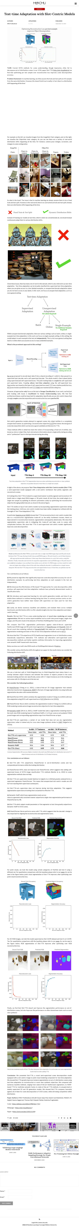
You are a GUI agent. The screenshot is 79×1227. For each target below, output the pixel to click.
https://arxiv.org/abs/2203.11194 (24, 1111)
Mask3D (62, 627)
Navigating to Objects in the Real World (17, 1126)
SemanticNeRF (40, 629)
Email (2, 1197)
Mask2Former (51, 627)
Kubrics (57, 646)
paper (63, 872)
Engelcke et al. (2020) (23, 515)
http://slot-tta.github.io (61, 70)
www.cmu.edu (43, 1222)
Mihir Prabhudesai (12, 23)
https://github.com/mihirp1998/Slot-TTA (26, 1104)
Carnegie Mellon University (48, 1225)
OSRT (60, 722)
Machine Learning (32, 1225)
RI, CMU (31, 23)
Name (2, 1191)
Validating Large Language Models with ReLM (13, 1148)
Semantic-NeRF (15, 711)
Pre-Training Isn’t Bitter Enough (66, 1154)
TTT (51, 385)
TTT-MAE (36, 387)
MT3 (9, 387)
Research (39, 9)
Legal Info (35, 1222)
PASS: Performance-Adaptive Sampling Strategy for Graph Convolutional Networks (39, 1155)
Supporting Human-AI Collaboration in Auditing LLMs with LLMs (62, 1127)
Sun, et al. (10, 376)
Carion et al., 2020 (29, 690)
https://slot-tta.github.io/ (23, 1108)
